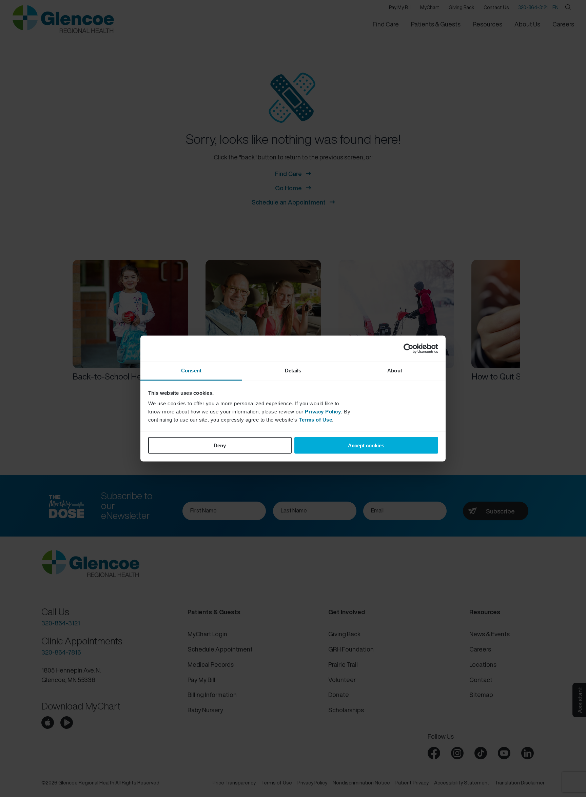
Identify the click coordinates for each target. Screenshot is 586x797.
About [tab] (394, 370)
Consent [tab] (191, 370)
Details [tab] (293, 370)
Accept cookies (366, 445)
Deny (220, 445)
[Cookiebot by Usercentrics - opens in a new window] (408, 348)
